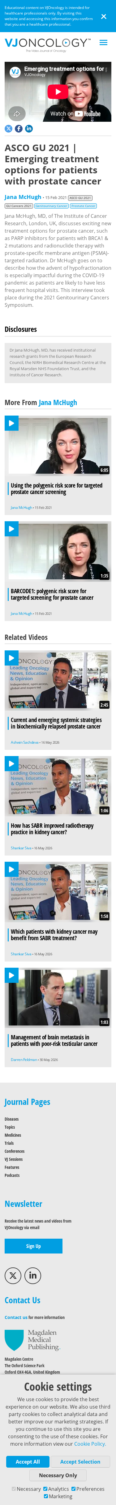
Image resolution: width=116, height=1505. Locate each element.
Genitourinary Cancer (51, 206)
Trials (9, 1143)
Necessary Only (58, 1475)
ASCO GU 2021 (80, 198)
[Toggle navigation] (103, 43)
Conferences (14, 1151)
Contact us (16, 1317)
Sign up (33, 1246)
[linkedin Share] (29, 128)
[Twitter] (13, 1275)
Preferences (90, 1489)
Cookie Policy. (90, 1443)
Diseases (12, 1119)
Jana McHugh (23, 197)
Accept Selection (80, 1461)
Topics (10, 1127)
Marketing (60, 1496)
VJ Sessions (14, 1159)
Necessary (29, 1489)
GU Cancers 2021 (19, 206)
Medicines (13, 1135)
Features (12, 1167)
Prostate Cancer (83, 206)
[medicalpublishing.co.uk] (32, 1340)
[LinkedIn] (32, 1275)
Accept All (28, 1461)
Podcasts (12, 1175)
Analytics (58, 1489)
